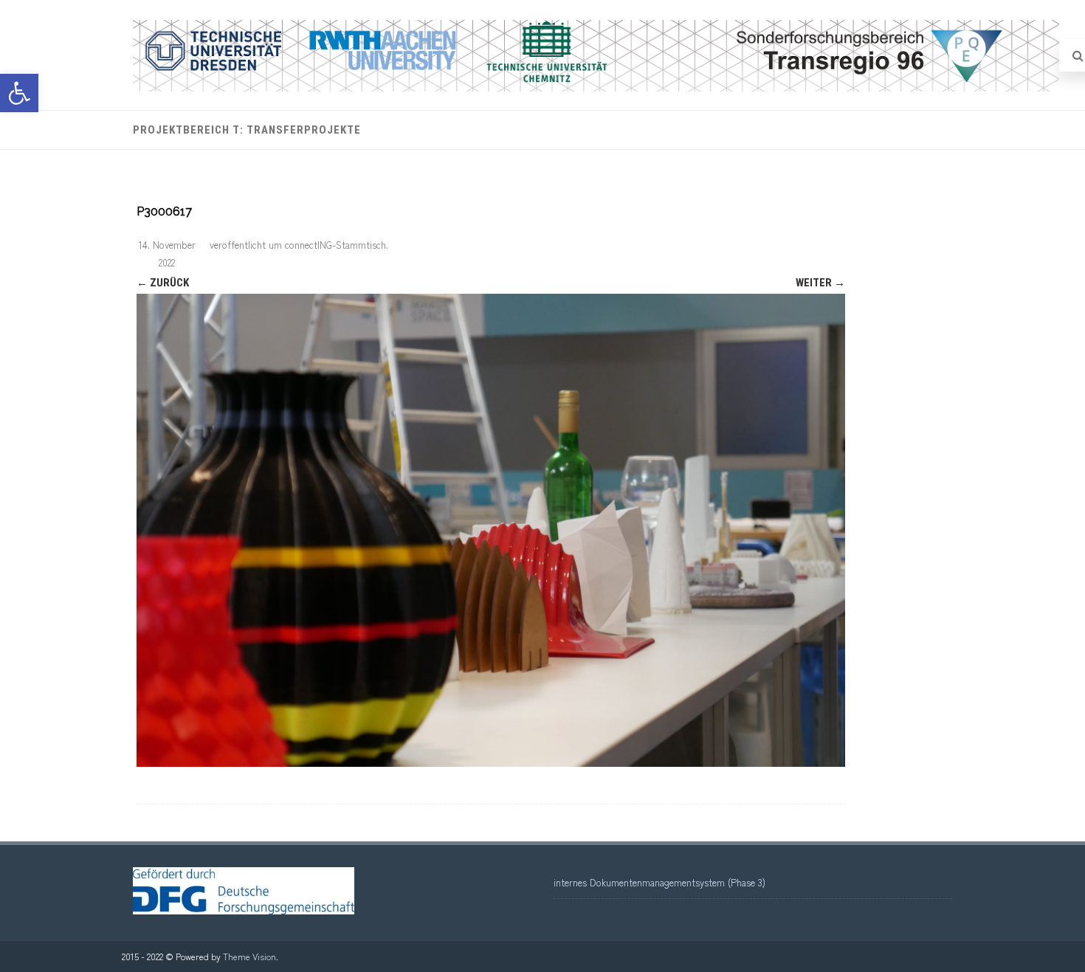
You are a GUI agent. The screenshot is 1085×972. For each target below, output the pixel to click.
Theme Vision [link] (249, 956)
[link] (19, 93)
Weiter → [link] (820, 282)
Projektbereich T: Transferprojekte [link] (247, 130)
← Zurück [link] (163, 282)
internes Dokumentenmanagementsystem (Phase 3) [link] (659, 882)
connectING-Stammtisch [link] (335, 245)
